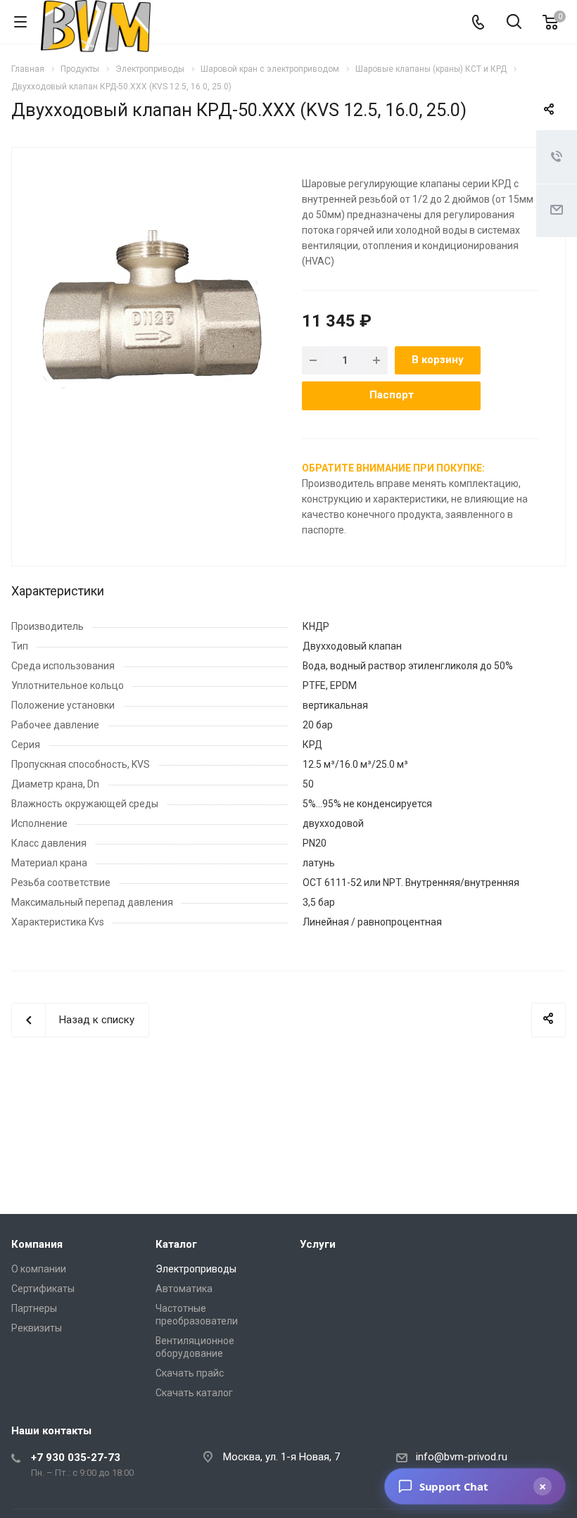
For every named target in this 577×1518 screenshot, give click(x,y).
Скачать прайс (190, 1373)
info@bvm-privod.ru (461, 1456)
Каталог (176, 1244)
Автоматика (184, 1288)
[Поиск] (514, 22)
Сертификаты (43, 1288)
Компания (37, 1244)
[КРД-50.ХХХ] (151, 315)
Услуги (318, 1244)
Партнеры (34, 1308)
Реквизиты (36, 1328)
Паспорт (391, 394)
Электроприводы (196, 1269)
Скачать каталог (194, 1392)
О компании (38, 1269)
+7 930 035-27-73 (75, 1457)
